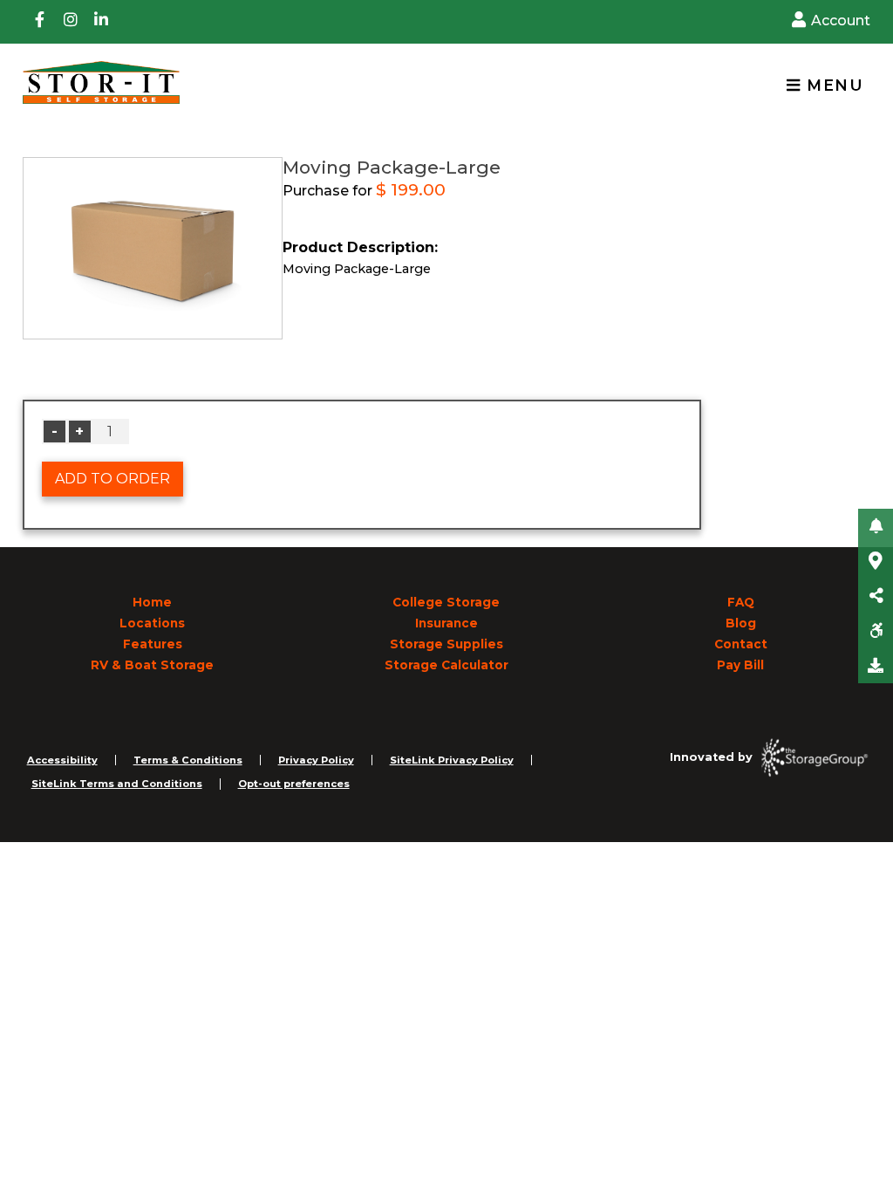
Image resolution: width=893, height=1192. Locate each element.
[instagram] (71, 22)
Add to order (112, 478)
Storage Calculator (446, 665)
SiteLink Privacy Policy (452, 760)
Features (152, 644)
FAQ (740, 602)
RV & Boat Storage (152, 665)
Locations (152, 623)
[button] (875, 526)
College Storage (446, 602)
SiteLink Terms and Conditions (116, 784)
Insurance (446, 623)
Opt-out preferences (294, 784)
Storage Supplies (446, 644)
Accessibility (62, 760)
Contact (740, 644)
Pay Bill (740, 665)
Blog (741, 623)
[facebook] (40, 22)
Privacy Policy (316, 760)
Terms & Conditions (187, 760)
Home (152, 602)
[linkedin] (101, 22)
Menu (832, 85)
